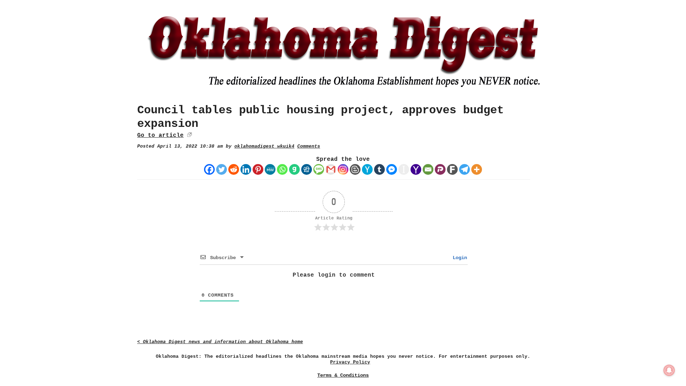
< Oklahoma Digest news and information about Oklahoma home (220, 342)
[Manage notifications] (669, 370)
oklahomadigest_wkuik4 (264, 146)
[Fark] (452, 169)
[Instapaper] (403, 169)
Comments (308, 146)
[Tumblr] (379, 169)
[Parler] (440, 169)
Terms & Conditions (343, 375)
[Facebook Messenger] (391, 169)
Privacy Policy (350, 362)
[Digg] (306, 169)
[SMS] (318, 169)
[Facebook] (209, 169)
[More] (476, 169)
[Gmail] (330, 169)
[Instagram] (343, 169)
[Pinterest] (258, 169)
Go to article (160, 135)
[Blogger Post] (355, 169)
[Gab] (294, 169)
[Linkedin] (245, 169)
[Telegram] (464, 169)
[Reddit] (233, 169)
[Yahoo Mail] (416, 169)
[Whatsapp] (282, 169)
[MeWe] (270, 169)
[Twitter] (221, 169)
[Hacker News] (367, 169)
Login (458, 258)
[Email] (428, 169)
